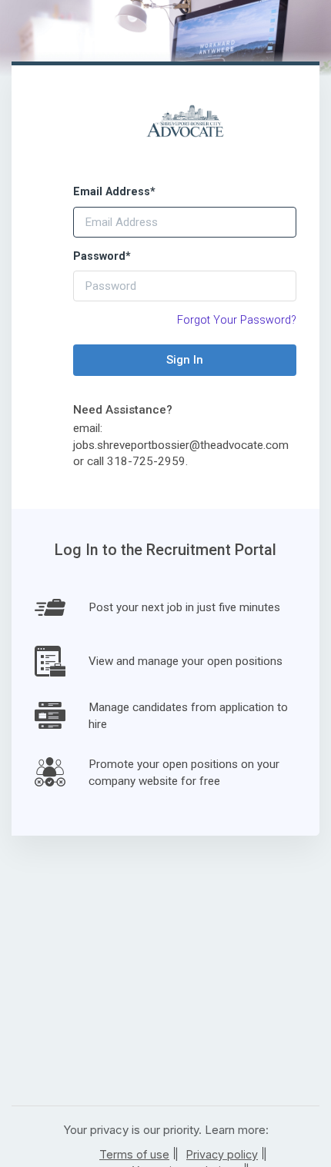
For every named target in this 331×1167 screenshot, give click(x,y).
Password (102, 256)
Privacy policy (222, 1154)
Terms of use (134, 1154)
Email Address (114, 191)
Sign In (184, 360)
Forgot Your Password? (236, 320)
